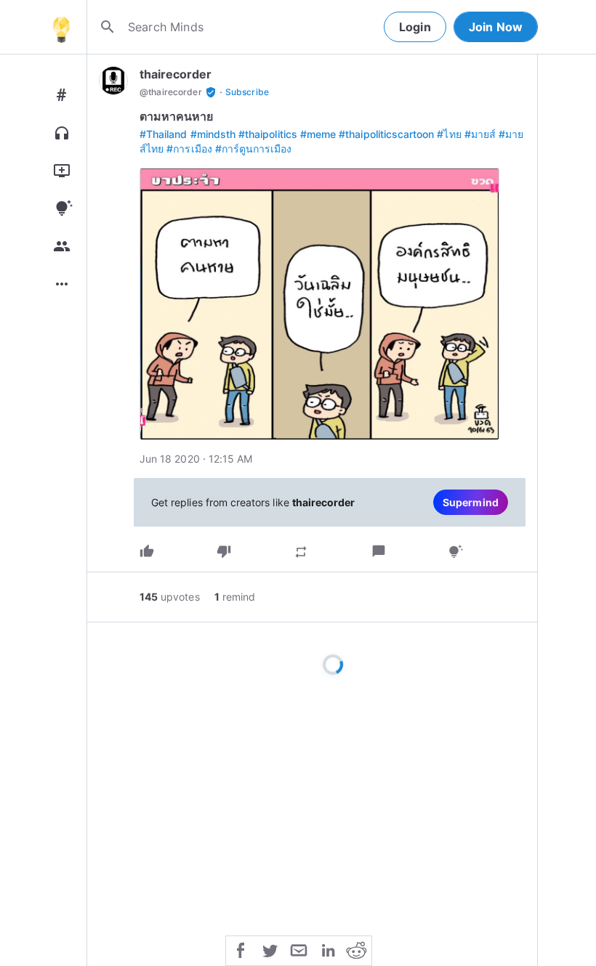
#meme (318, 134)
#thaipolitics (267, 134)
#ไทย (449, 134)
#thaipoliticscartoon (386, 134)
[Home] (61, 27)
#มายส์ (480, 134)
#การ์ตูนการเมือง (253, 148)
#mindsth (212, 134)
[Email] (298, 949)
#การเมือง (189, 148)
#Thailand (164, 134)
